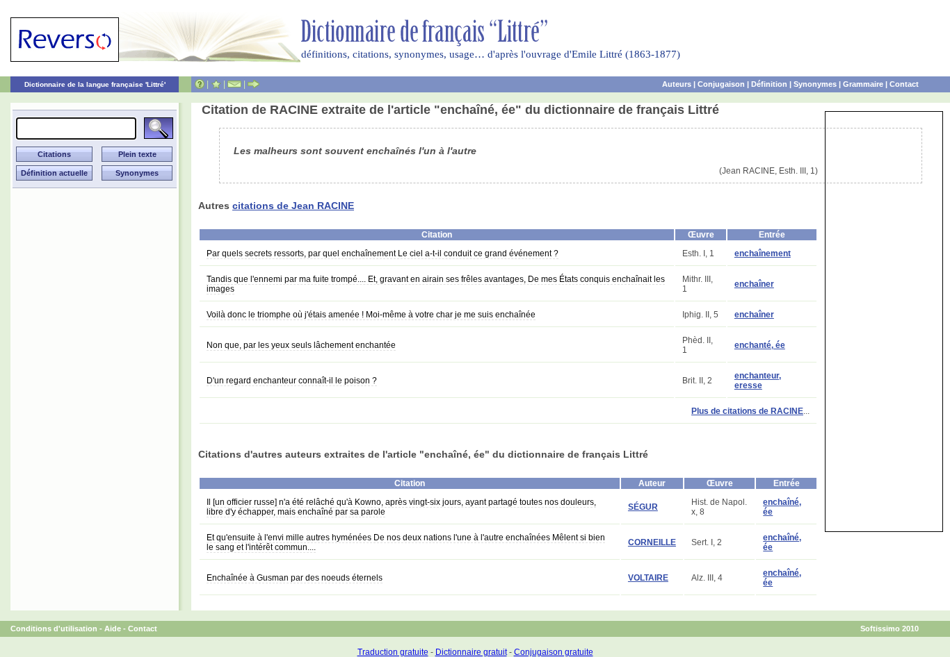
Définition (769, 84)
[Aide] (199, 84)
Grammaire (863, 84)
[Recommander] (253, 84)
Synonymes (815, 84)
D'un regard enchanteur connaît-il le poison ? (292, 380)
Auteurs (676, 84)
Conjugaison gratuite (553, 652)
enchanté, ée (759, 345)
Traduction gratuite (392, 652)
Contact (904, 84)
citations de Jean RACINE (293, 205)
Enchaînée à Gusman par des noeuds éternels (295, 578)
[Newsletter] (234, 84)
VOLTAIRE (648, 578)
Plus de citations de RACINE (747, 411)
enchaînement (762, 253)
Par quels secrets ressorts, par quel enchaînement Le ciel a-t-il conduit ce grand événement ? (382, 253)
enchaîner (754, 284)
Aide (112, 628)
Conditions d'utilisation (53, 628)
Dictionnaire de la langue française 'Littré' (95, 84)
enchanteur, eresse (757, 380)
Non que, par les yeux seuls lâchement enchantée (301, 345)
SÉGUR (643, 507)
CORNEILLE (652, 542)
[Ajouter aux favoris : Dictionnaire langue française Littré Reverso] (216, 84)
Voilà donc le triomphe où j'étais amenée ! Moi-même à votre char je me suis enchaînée (371, 314)
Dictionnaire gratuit (471, 652)
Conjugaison (721, 84)
